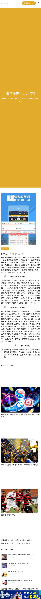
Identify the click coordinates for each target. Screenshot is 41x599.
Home (3, 98)
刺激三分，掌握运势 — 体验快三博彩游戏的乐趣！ (23, 589)
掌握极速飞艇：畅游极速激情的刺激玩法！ (21, 554)
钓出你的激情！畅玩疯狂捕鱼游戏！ (19, 563)
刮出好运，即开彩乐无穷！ (16, 572)
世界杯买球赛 (6, 257)
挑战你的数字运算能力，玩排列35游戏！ (20, 580)
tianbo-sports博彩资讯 (17, 98)
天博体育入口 (29, 3)
